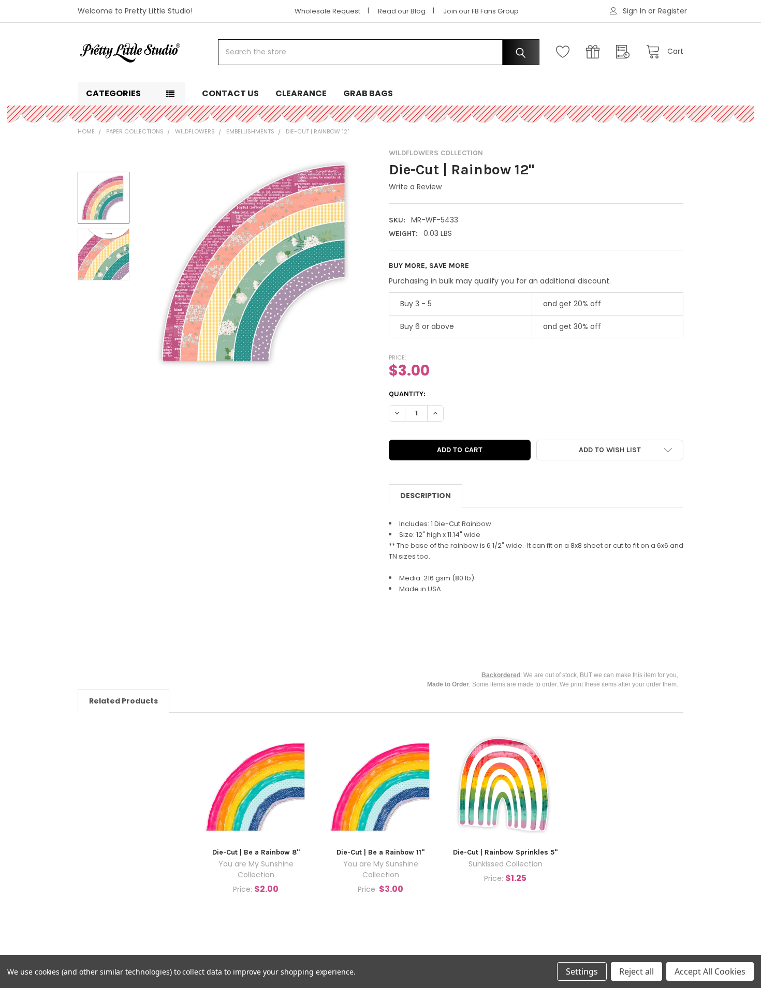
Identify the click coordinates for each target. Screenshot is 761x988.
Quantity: (407, 394)
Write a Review (415, 187)
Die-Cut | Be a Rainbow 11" (380, 852)
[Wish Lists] (565, 52)
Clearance (301, 93)
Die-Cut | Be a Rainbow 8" (256, 852)
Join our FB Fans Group (481, 11)
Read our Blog (402, 11)
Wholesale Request (327, 11)
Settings (582, 971)
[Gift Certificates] (595, 52)
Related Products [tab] (123, 701)
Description (425, 495)
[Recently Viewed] (625, 52)
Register (672, 11)
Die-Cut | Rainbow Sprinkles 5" (505, 852)
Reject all (636, 971)
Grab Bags (368, 93)
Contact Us (230, 93)
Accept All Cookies (710, 971)
